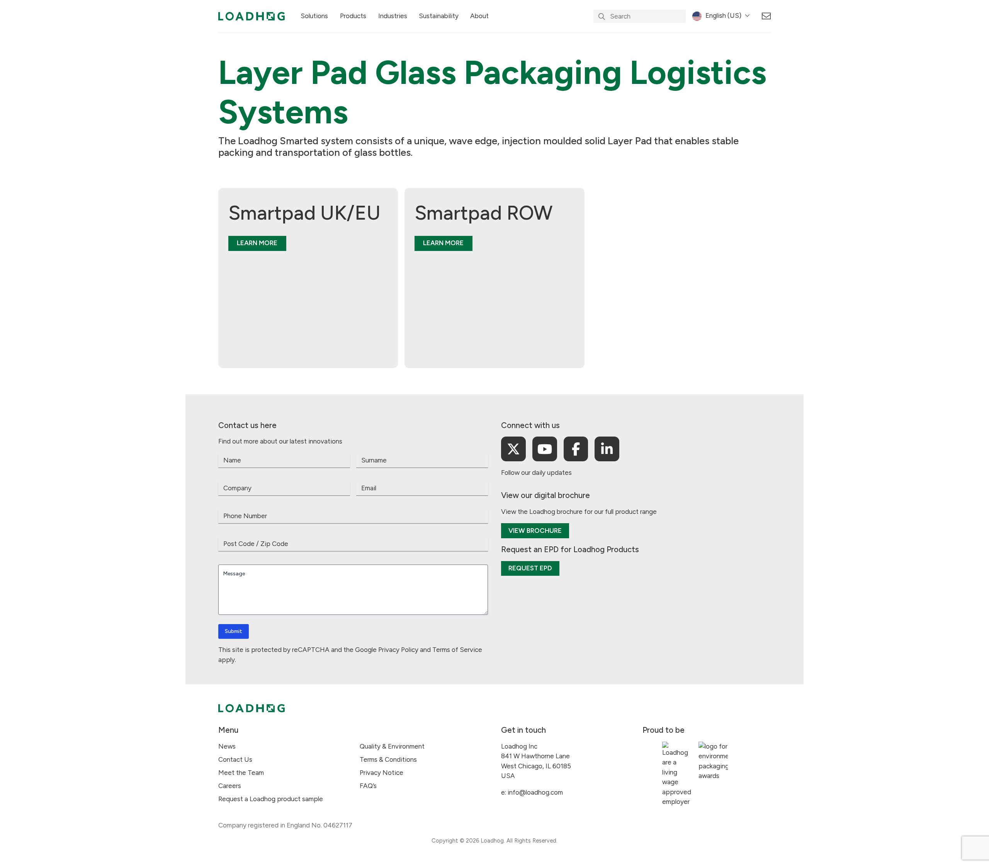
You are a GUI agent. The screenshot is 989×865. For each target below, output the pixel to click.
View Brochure (535, 530)
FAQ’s (368, 786)
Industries (392, 16)
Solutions (314, 16)
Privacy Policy (398, 649)
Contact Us (235, 759)
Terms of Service (457, 649)
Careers (229, 786)
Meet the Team (241, 772)
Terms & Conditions (388, 759)
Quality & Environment (392, 746)
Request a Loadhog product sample (270, 799)
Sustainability (439, 16)
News (227, 746)
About (479, 16)
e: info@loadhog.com (532, 792)
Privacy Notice (381, 772)
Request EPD (530, 568)
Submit (233, 631)
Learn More (257, 243)
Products (353, 16)
